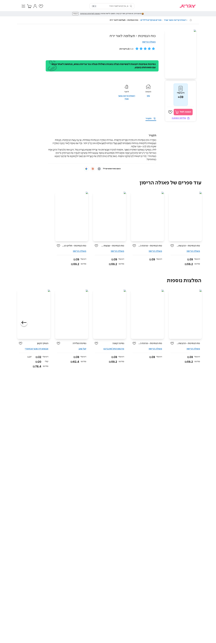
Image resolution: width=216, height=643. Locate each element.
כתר (148, 96)
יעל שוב (82, 348)
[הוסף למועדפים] (170, 112)
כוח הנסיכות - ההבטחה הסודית (188, 245)
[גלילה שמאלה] (24, 322)
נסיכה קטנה (118, 343)
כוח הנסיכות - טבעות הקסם (112, 245)
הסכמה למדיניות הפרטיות (90, 14)
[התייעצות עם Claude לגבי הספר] (92, 168)
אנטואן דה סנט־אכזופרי (36, 348)
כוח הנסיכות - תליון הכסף (74, 245)
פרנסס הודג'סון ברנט (113, 348)
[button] (23, 6)
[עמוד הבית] (191, 20)
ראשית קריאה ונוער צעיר (175, 20)
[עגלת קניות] (29, 6)
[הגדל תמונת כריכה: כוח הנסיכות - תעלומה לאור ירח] (180, 54)
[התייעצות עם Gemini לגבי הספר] (86, 168)
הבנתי (75, 14)
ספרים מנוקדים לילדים (150, 20)
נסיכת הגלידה (79, 343)
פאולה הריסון (149, 42)
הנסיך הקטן (42, 343)
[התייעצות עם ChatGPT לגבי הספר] (99, 168)
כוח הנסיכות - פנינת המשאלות (150, 245)
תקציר (148, 118)
